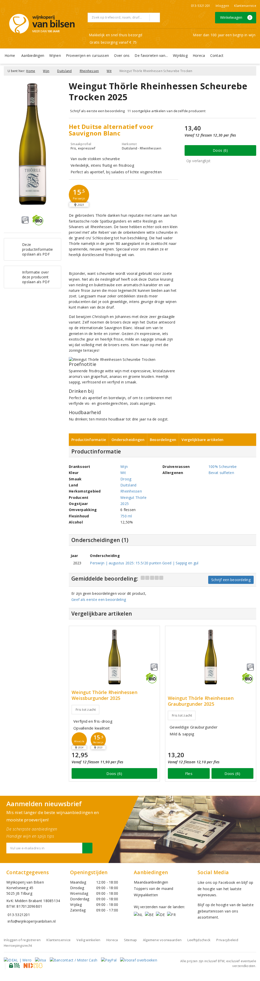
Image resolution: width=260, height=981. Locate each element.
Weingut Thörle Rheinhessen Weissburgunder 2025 (104, 695)
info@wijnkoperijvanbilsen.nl (32, 921)
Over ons (121, 55)
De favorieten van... (151, 55)
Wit (109, 71)
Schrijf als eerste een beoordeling (97, 111)
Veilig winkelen (88, 940)
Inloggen (222, 6)
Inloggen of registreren (22, 940)
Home (10, 55)
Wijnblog (180, 55)
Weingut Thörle (133, 497)
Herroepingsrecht (18, 945)
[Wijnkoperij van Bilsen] (42, 23)
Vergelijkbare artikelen (202, 439)
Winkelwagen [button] (235, 17)
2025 (124, 503)
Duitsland (64, 71)
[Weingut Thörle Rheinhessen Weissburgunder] (114, 657)
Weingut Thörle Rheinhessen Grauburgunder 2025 (201, 701)
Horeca (199, 55)
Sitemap (130, 940)
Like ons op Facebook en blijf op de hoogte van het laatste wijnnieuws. (225, 888)
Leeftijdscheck (198, 940)
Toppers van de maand (153, 888)
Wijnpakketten (146, 894)
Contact (217, 55)
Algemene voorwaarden (162, 940)
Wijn (46, 71)
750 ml (126, 516)
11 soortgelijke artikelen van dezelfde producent (166, 111)
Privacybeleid (227, 940)
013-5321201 (200, 6)
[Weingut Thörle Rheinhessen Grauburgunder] (210, 657)
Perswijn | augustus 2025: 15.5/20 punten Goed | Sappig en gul (144, 563)
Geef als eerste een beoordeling (98, 599)
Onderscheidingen (127, 439)
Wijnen (55, 55)
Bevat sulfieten (221, 472)
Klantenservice (245, 6)
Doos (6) (220, 150)
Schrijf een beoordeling (231, 579)
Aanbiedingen (32, 55)
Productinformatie (88, 439)
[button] (79, 195)
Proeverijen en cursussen (87, 55)
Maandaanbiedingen (151, 882)
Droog (125, 479)
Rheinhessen (89, 71)
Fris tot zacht (86, 709)
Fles (188, 773)
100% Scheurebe (222, 466)
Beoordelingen (163, 439)
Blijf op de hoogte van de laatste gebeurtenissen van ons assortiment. (226, 911)
